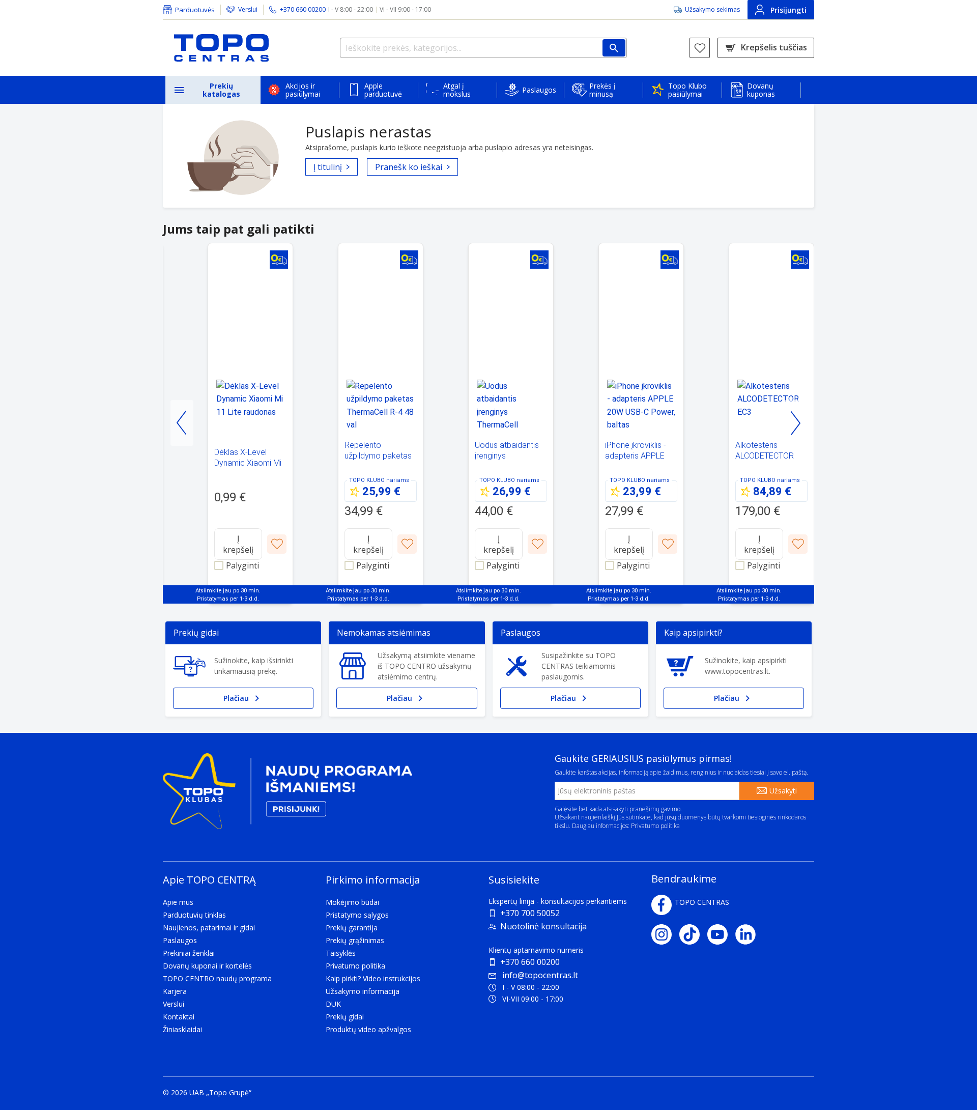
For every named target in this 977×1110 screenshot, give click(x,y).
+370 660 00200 (530, 961)
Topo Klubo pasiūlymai (687, 90)
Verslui (247, 9)
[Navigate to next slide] (795, 423)
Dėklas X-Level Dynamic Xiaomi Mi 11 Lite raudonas (247, 462)
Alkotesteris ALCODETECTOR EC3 (764, 455)
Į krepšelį (238, 544)
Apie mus (178, 902)
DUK (333, 1004)
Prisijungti (788, 10)
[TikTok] (693, 934)
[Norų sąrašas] (699, 48)
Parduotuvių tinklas (194, 915)
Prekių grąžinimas (355, 940)
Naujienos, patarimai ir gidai (209, 927)
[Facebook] (661, 905)
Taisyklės (341, 953)
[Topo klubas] (287, 795)
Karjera (175, 991)
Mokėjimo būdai (352, 902)
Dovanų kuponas (761, 90)
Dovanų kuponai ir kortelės (207, 966)
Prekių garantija (352, 927)
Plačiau (236, 698)
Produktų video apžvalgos (368, 1029)
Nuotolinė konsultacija (543, 926)
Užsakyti (783, 790)
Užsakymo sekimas (712, 9)
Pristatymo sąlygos (357, 915)
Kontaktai (178, 1016)
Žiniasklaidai (182, 1029)
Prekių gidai (345, 1016)
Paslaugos (539, 90)
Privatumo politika (655, 825)
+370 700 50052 (530, 913)
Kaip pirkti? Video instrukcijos (373, 978)
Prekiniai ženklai (189, 953)
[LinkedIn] (749, 934)
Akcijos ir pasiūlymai (302, 90)
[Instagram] (665, 934)
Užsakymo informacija (362, 991)
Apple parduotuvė (383, 90)
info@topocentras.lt (540, 975)
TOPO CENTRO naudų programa (217, 978)
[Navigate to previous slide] (181, 423)
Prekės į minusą (602, 90)
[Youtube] (721, 934)
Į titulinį (327, 167)
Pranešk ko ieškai (408, 167)
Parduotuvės (195, 9)
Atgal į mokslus (457, 90)
